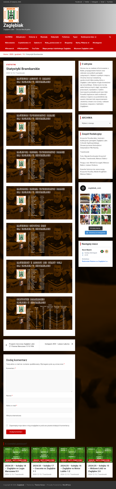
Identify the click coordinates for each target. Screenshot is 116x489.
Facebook (78, 2)
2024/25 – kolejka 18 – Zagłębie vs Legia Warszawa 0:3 (15, 468)
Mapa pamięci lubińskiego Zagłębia (57, 49)
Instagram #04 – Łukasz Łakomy (57, 344)
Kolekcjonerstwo (87, 37)
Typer (75, 37)
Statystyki (55, 37)
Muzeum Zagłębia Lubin (83, 49)
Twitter (87, 2)
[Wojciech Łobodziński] (106, 198)
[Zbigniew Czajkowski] (95, 198)
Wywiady (43, 37)
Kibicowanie (10, 43)
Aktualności (20, 37)
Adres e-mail (11, 406)
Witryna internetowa (13, 416)
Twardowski (20, 73)
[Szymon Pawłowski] (106, 209)
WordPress (67, 485)
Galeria (37, 43)
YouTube (110, 2)
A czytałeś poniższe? (16, 443)
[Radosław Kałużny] (95, 220)
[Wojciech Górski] (85, 209)
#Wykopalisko (23, 49)
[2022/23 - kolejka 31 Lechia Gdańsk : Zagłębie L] (85, 198)
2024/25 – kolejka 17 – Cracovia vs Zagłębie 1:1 (44, 468)
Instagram (95, 2)
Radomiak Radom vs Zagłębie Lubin (96, 261)
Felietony (66, 37)
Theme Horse (40, 485)
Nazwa (9, 396)
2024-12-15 (9, 474)
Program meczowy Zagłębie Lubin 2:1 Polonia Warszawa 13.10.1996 (22, 345)
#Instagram (97, 43)
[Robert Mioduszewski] (85, 220)
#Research (9, 49)
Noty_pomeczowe (52, 43)
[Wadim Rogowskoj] (95, 209)
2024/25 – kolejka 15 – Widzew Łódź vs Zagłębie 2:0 (98, 468)
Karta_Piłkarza (81, 43)
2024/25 (8, 460)
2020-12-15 (10, 73)
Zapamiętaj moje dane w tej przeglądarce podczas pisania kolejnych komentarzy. (39, 426)
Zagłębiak (13, 25)
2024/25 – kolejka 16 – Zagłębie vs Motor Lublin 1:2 (70, 468)
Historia (32, 37)
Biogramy (68, 43)
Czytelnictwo (23, 43)
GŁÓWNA (9, 37)
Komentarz (11, 368)
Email (102, 2)
